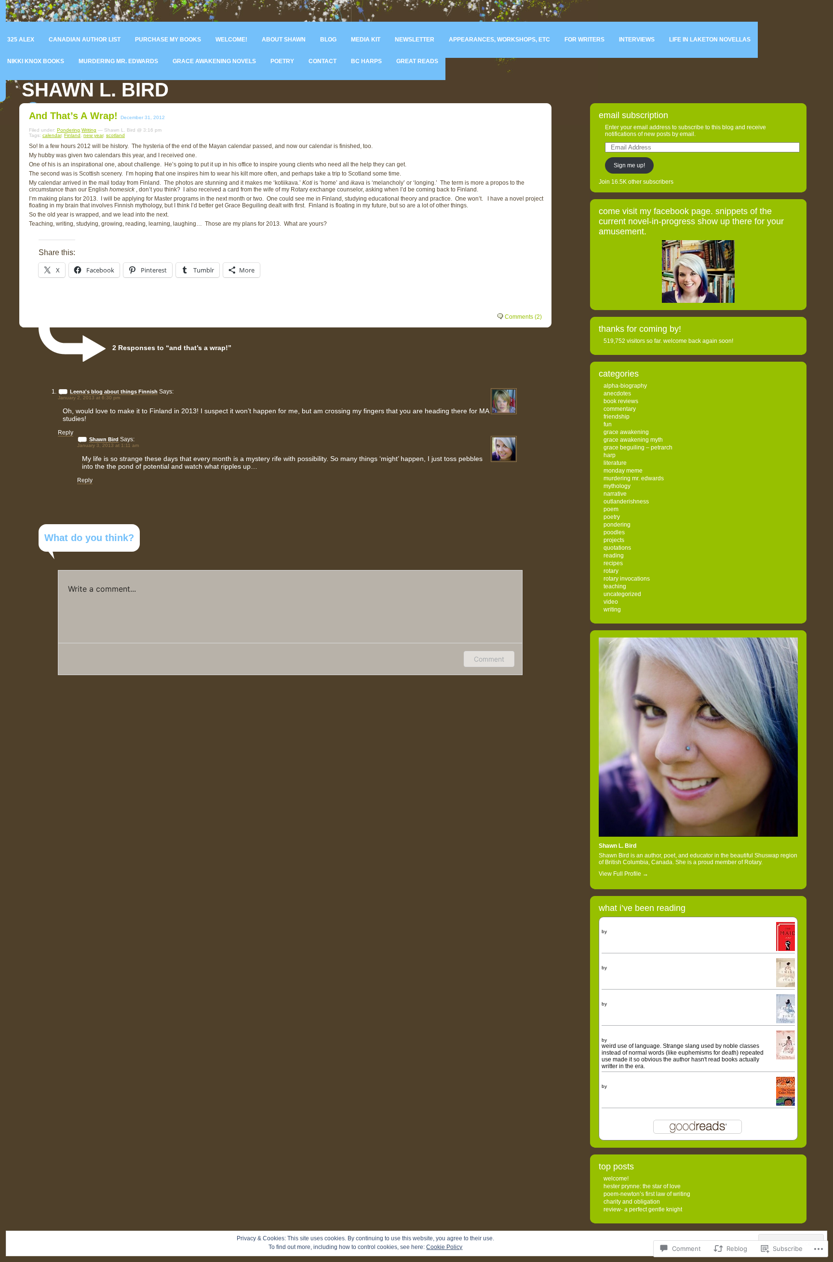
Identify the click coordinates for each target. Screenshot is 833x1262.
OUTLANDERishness (626, 501)
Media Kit (365, 39)
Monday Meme (623, 470)
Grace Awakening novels (214, 61)
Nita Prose (619, 931)
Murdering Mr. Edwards (118, 61)
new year (93, 135)
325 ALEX (20, 39)
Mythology (617, 486)
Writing (88, 130)
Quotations (617, 547)
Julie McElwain (624, 967)
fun (608, 424)
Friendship (617, 416)
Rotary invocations (627, 578)
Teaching (615, 586)
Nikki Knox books (35, 61)
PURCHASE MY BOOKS (168, 39)
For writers (584, 39)
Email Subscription (633, 115)
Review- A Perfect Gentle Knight (643, 1209)
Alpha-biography (625, 385)
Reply (65, 432)
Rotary (611, 571)
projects (614, 540)
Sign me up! (629, 165)
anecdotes (617, 393)
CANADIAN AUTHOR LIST (85, 39)
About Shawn (284, 39)
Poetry (282, 61)
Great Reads (417, 61)
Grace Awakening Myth (633, 439)
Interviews (637, 39)
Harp (610, 455)
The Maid (614, 925)
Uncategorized (622, 594)
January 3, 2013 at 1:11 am (108, 445)
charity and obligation (632, 1201)
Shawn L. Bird (95, 89)
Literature (615, 463)
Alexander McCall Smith (634, 1086)
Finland (72, 135)
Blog (328, 39)
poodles (614, 532)
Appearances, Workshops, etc (499, 39)
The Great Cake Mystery (633, 1080)
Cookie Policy (444, 1247)
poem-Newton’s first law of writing (647, 1194)
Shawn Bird (104, 439)
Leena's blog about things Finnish (114, 391)
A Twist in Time (621, 961)
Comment (489, 659)
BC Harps (366, 61)
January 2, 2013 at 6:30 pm (89, 397)
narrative (615, 493)
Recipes (613, 563)
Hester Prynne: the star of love (642, 1186)
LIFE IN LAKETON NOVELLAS (710, 39)
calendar (51, 135)
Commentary (620, 409)
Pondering (68, 130)
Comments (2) (523, 316)
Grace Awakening (626, 432)
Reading (614, 555)
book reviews (621, 401)
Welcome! (231, 39)
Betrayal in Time (623, 1034)
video (611, 601)
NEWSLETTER (414, 39)
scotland (115, 135)
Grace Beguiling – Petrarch (638, 447)
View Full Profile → (623, 873)
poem (611, 509)
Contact (322, 61)
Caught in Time (622, 997)
